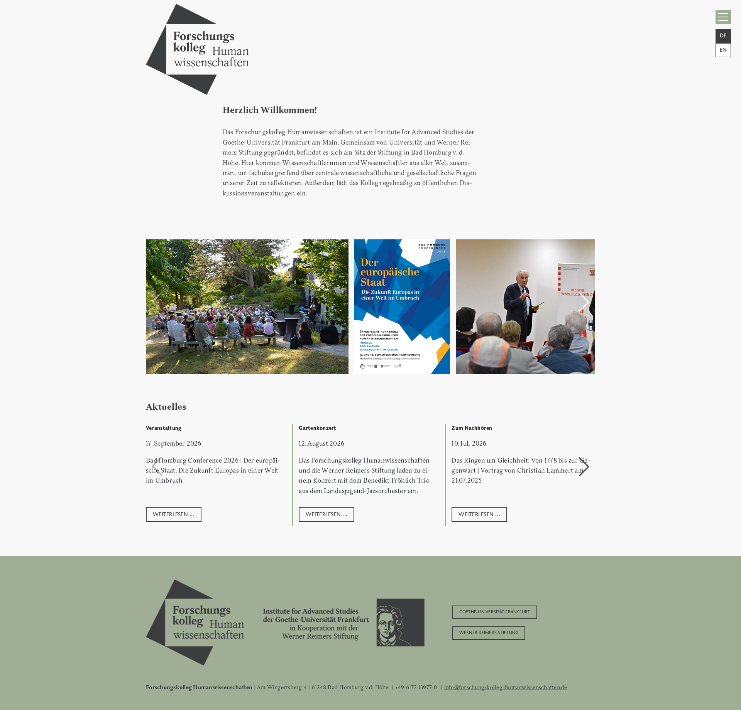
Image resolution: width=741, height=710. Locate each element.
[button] (584, 301)
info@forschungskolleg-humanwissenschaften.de (505, 687)
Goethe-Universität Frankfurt (494, 611)
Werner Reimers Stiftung (489, 632)
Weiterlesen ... (174, 514)
